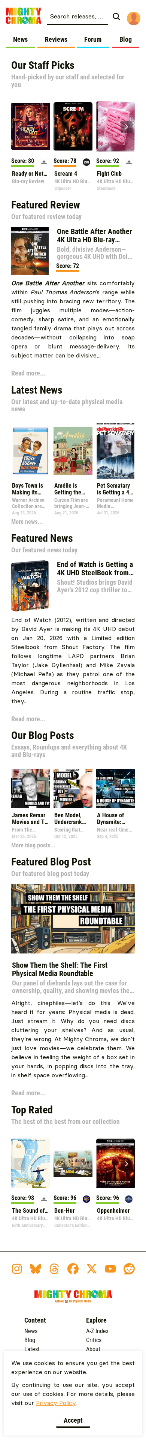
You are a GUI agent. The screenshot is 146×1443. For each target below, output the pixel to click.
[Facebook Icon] (73, 1268)
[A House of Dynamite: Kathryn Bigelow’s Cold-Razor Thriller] (115, 788)
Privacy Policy (56, 1403)
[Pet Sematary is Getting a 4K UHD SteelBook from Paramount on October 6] (115, 451)
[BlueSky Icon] (35, 1268)
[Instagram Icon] (16, 1268)
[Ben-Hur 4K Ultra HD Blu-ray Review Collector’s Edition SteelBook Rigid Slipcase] (73, 1163)
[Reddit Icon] (129, 1268)
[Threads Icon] (54, 1268)
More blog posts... (33, 845)
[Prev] (19, 127)
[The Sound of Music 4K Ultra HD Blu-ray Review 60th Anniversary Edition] (30, 1163)
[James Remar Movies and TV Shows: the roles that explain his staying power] (30, 788)
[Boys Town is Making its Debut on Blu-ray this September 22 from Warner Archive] (30, 451)
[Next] (127, 127)
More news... (27, 521)
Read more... (28, 373)
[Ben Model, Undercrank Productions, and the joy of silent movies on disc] (73, 788)
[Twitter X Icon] (91, 1268)
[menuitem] (86, 15)
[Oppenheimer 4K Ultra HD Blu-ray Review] (115, 1163)
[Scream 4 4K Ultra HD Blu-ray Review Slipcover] (73, 126)
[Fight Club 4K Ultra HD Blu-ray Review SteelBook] (115, 126)
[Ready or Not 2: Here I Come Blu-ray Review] (30, 126)
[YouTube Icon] (110, 1268)
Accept (73, 1420)
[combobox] (77, 15)
